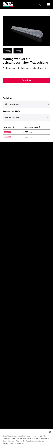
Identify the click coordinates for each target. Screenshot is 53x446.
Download (27, 80)
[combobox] (26, 104)
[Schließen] (50, 432)
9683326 (7, 132)
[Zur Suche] (29, 4)
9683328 (7, 137)
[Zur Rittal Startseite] (8, 6)
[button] (48, 4)
